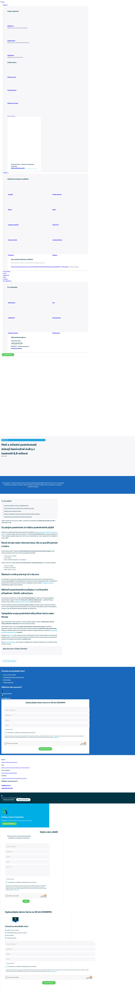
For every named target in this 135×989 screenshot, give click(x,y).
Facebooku (6, 642)
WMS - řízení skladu (62, 266)
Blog (4, 277)
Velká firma (14, 762)
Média (15, 773)
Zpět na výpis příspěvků (9, 661)
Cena (4, 273)
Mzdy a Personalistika (31, 266)
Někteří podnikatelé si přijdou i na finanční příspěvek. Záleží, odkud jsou (22, 514)
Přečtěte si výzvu (47, 583)
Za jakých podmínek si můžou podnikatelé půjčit (16, 505)
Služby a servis (4, 767)
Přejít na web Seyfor (23, 799)
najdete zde (56, 737)
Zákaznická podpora (13, 778)
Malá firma (3, 762)
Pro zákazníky (7, 281)
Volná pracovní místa (8, 799)
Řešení (5, 5)
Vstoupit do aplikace (16, 348)
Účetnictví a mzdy (19, 767)
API (12, 266)
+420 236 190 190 (7, 788)
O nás (2, 778)
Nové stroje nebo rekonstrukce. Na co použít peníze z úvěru (19, 508)
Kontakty (6, 778)
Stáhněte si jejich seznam (22, 602)
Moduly (5, 172)
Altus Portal (10, 635)
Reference (6, 275)
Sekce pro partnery (22, 778)
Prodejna (39, 266)
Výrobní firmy (27, 767)
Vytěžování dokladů (51, 266)
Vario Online (6, 271)
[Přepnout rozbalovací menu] (7, 5)
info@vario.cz (6, 785)
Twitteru (13, 642)
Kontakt (5, 279)
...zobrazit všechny (73, 266)
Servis (44, 266)
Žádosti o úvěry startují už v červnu (12, 511)
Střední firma (9, 762)
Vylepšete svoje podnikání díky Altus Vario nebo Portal (18, 516)
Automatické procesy (19, 266)
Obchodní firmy (11, 767)
